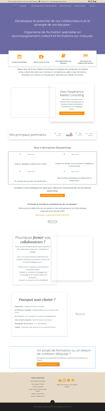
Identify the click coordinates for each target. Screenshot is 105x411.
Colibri (70, 407)
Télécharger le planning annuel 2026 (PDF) (52, 215)
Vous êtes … (23, 6)
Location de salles (65, 6)
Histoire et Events (80, 6)
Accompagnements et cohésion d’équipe (43, 6)
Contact (92, 6)
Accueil (14, 6)
